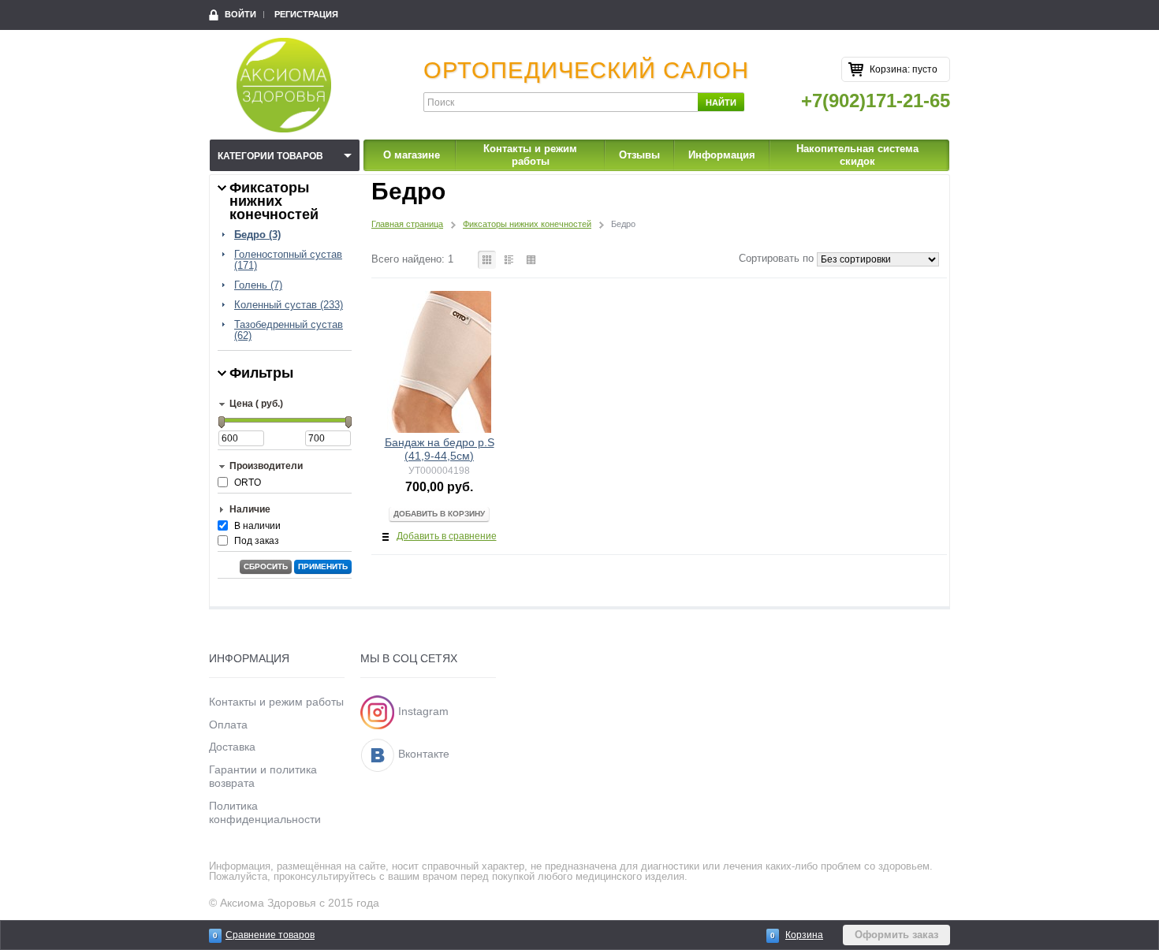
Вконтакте (423, 753)
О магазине (411, 155)
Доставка (232, 746)
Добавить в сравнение (447, 536)
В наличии (257, 525)
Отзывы (639, 155)
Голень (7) (258, 285)
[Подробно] (509, 260)
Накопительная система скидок (857, 155)
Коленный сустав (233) (288, 305)
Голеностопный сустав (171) (288, 260)
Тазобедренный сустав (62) (288, 330)
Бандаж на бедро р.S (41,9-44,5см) (439, 449)
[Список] (531, 260)
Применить (323, 566)
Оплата (228, 724)
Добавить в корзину (439, 513)
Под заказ (256, 540)
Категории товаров (270, 156)
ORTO (247, 482)
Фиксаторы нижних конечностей (527, 224)
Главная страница (407, 224)
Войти (240, 14)
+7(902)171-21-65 (875, 100)
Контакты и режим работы (530, 155)
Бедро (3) (257, 234)
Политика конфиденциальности (265, 812)
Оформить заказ (896, 935)
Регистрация (306, 14)
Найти (721, 102)
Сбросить (266, 566)
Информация (721, 155)
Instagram (423, 711)
